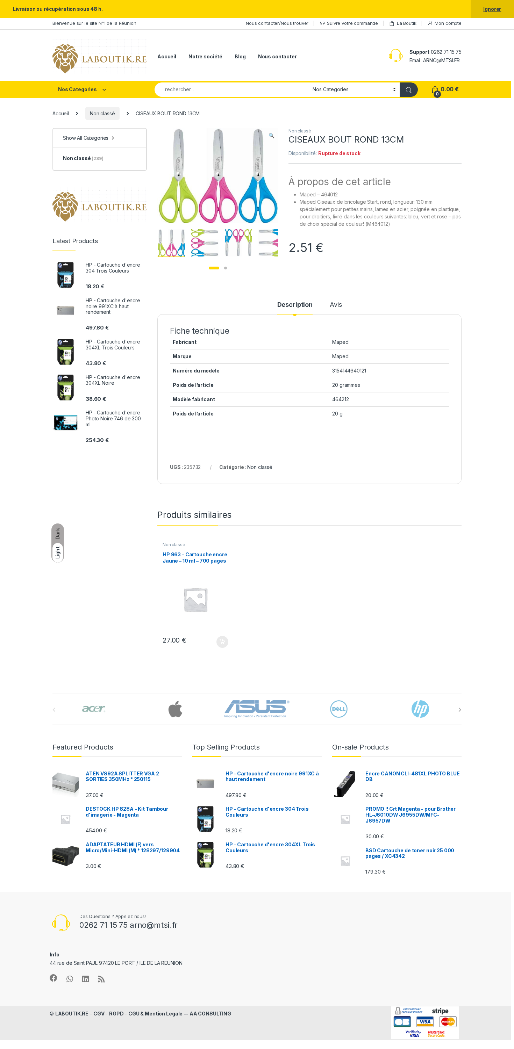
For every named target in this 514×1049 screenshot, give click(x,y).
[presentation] (460, 709)
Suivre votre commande (352, 23)
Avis (336, 305)
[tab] (295, 308)
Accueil (166, 56)
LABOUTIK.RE (71, 1014)
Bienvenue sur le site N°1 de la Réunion (94, 23)
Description (295, 305)
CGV (99, 1014)
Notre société (205, 56)
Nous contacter (277, 56)
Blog (240, 56)
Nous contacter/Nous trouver (277, 23)
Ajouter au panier (220, 642)
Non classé (102, 113)
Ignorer (492, 9)
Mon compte (448, 23)
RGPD (116, 1014)
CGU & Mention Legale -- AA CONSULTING (179, 1014)
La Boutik (406, 23)
